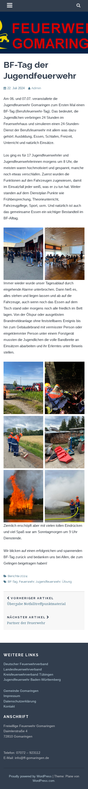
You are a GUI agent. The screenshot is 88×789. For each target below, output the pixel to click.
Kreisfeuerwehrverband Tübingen (28, 674)
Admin (36, 88)
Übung (67, 581)
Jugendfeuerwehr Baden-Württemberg (32, 679)
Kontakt (9, 706)
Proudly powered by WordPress (30, 776)
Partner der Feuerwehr (26, 620)
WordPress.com (43, 780)
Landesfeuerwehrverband (23, 669)
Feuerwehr (26, 581)
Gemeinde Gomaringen (21, 691)
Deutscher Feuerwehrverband (26, 664)
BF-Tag (13, 581)
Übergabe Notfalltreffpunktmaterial (36, 601)
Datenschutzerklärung (20, 701)
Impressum (12, 696)
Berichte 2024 (17, 576)
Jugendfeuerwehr (48, 581)
